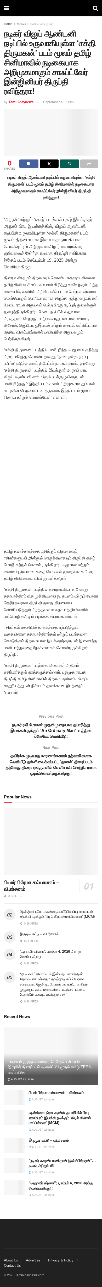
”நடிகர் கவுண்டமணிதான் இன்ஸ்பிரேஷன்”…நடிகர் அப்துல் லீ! (62, 1163)
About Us (11, 1260)
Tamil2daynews (21, 101)
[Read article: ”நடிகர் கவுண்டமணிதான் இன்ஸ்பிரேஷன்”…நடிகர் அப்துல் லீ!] (14, 1165)
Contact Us (12, 1265)
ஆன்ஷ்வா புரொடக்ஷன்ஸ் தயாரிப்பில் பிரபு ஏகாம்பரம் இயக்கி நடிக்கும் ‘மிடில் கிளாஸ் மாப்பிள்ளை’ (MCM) (57, 914)
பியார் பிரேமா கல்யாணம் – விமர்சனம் (31, 885)
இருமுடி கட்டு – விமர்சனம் (39, 933)
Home (8, 23)
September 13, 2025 (58, 101)
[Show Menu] (6, 8)
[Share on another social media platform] (89, 163)
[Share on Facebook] (28, 163)
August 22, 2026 (22, 1079)
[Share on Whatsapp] (69, 163)
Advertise (33, 1260)
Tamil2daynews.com (29, 1275)
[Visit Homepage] (51, 8)
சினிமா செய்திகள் (41, 23)
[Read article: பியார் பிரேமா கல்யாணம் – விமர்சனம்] (51, 841)
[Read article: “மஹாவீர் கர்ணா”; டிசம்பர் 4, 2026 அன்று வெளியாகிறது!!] (14, 1187)
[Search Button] (95, 8)
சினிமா (21, 23)
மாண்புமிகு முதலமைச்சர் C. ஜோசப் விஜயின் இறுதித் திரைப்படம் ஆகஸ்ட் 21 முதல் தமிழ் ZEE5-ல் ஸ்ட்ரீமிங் (50, 1066)
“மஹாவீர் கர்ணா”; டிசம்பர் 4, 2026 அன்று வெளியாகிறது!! (50, 954)
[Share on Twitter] (49, 163)
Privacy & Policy (60, 1260)
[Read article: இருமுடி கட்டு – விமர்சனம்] (14, 1145)
